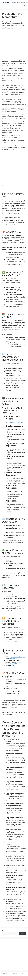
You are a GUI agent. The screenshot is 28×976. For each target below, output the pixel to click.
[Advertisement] (14, 45)
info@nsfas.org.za (14, 658)
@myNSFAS (13, 664)
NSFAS (13, 665)
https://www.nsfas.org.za (16, 422)
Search (4, 931)
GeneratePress (21, 974)
